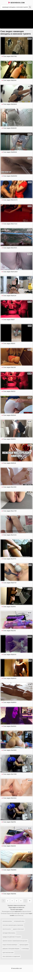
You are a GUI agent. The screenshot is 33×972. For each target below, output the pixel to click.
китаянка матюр (7, 921)
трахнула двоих (23, 945)
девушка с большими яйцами (11, 949)
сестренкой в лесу (19, 921)
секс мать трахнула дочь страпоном (13, 925)
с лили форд (25, 949)
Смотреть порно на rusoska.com (16, 905)
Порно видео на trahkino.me (16, 907)
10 (29, 901)
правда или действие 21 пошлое (12, 937)
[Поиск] (30, 7)
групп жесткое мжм (8, 952)
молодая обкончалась (9, 933)
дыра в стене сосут (18, 929)
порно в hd (18, 911)
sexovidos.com (17, 2)
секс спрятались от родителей (11, 956)
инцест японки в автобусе (10, 945)
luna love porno (7, 929)
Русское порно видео (16, 909)
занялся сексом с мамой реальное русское (15, 941)
